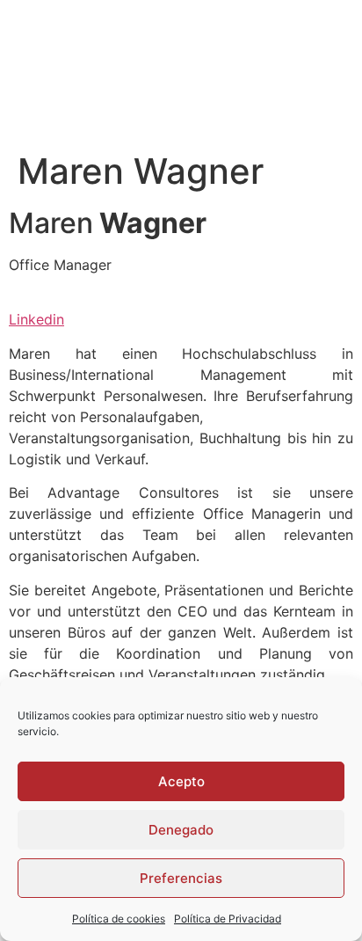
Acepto (181, 781)
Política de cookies (118, 918)
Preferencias (181, 878)
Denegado (181, 829)
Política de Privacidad (227, 918)
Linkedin (36, 319)
